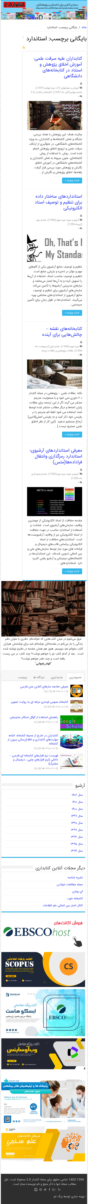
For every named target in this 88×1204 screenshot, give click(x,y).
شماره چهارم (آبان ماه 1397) (67, 92)
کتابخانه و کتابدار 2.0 (41, 92)
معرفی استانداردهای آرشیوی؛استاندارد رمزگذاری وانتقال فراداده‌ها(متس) (56, 456)
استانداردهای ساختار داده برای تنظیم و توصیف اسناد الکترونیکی (58, 202)
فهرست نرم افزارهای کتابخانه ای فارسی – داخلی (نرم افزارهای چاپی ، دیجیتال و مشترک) (33, 759)
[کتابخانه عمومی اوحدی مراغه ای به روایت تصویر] (76, 706)
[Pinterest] (40, 1189)
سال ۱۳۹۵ (77, 844)
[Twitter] (45, 1189)
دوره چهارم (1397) (45, 88)
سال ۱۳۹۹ (77, 816)
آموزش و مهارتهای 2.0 (67, 88)
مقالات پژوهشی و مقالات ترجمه (57, 351)
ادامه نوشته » (72, 180)
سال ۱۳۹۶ (77, 837)
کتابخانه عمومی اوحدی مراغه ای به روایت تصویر (39, 702)
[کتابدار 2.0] (44, 10)
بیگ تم (58, 1196)
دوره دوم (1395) (57, 474)
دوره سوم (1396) (57, 220)
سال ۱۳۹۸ (77, 823)
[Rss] (59, 1189)
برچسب (22, 677)
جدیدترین (57, 677)
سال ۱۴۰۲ (77, 795)
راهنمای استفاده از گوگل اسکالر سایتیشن (34, 717)
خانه (84, 27)
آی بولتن (77, 891)
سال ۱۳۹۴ (77, 851)
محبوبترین (75, 677)
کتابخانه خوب (75, 898)
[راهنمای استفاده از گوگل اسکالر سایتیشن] (71, 723)
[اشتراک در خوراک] (24, 48)
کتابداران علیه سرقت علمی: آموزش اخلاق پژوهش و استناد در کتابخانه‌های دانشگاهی (58, 67)
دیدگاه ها (38, 677)
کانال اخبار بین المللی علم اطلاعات (63, 905)
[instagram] (36, 1189)
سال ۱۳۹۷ (77, 830)
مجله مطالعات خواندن (70, 884)
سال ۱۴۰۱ (77, 802)
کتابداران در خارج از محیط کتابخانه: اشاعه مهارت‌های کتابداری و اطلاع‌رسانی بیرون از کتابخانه (33, 739)
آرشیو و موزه (73, 220)
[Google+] (54, 1189)
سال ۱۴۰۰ (77, 809)
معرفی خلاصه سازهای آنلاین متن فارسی (44, 686)
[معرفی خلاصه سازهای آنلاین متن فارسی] (76, 691)
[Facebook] (49, 1189)
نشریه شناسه (75, 877)
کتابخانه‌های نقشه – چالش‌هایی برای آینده (62, 332)
